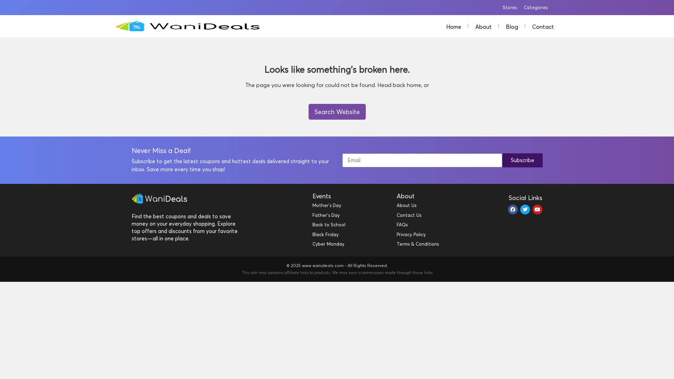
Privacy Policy (411, 234)
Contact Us (409, 215)
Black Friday (325, 234)
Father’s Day (326, 215)
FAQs (402, 224)
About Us (406, 205)
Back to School (328, 224)
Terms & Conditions (418, 244)
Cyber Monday (328, 244)
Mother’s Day (326, 205)
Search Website (337, 112)
